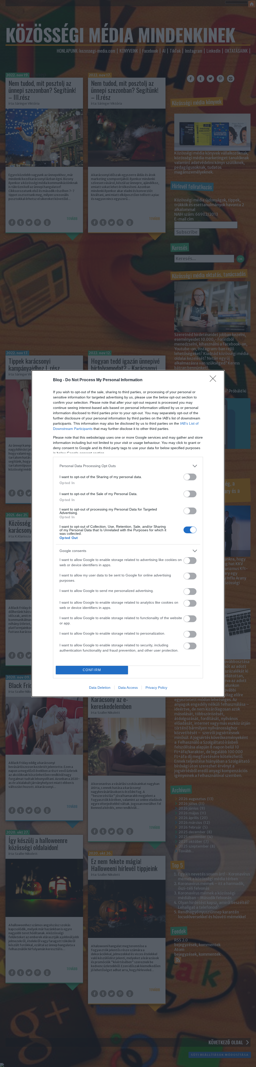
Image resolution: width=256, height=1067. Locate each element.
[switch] (190, 477)
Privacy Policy (156, 688)
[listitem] (128, 466)
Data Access (128, 688)
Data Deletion (99, 688)
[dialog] (128, 533)
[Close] (214, 380)
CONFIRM (92, 670)
